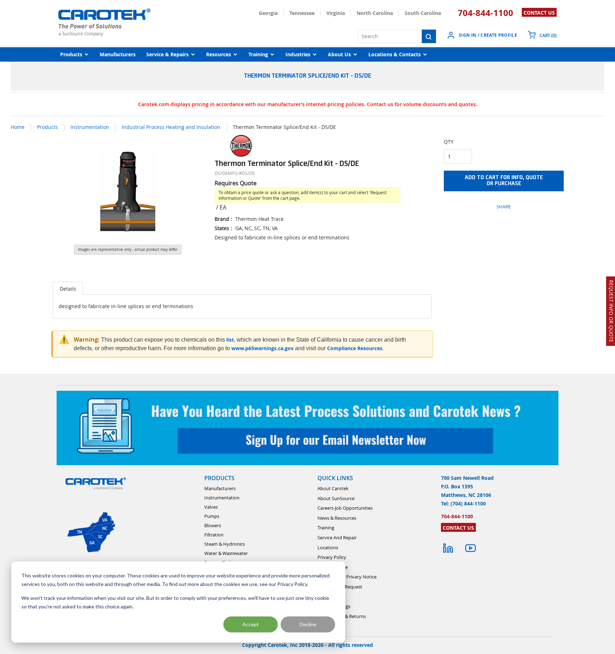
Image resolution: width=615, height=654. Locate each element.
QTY (448, 141)
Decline (308, 624)
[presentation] (68, 288)
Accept (250, 624)
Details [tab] (68, 288)
